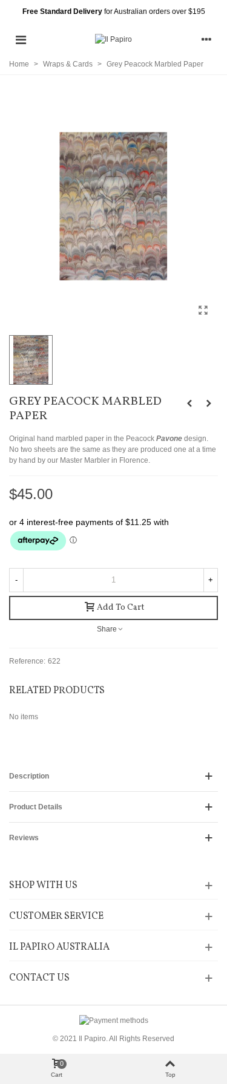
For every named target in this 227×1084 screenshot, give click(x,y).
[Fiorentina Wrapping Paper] (189, 403)
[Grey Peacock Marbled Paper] (203, 310)
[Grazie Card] (209, 403)
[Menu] (20, 39)
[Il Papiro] (113, 39)
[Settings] (206, 39)
